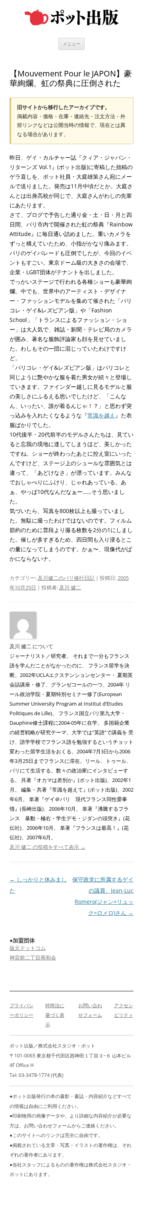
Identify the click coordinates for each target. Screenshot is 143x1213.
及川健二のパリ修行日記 (66, 577)
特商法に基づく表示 (54, 1015)
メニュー (71, 44)
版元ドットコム (28, 948)
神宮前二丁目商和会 (33, 957)
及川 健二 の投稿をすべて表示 (47, 846)
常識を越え (101, 415)
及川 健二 (70, 587)
